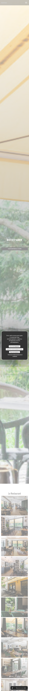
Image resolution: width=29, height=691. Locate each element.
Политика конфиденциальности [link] (15, 354)
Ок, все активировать (14, 346)
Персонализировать (14, 352)
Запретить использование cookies (14, 349)
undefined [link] (15, 356)
